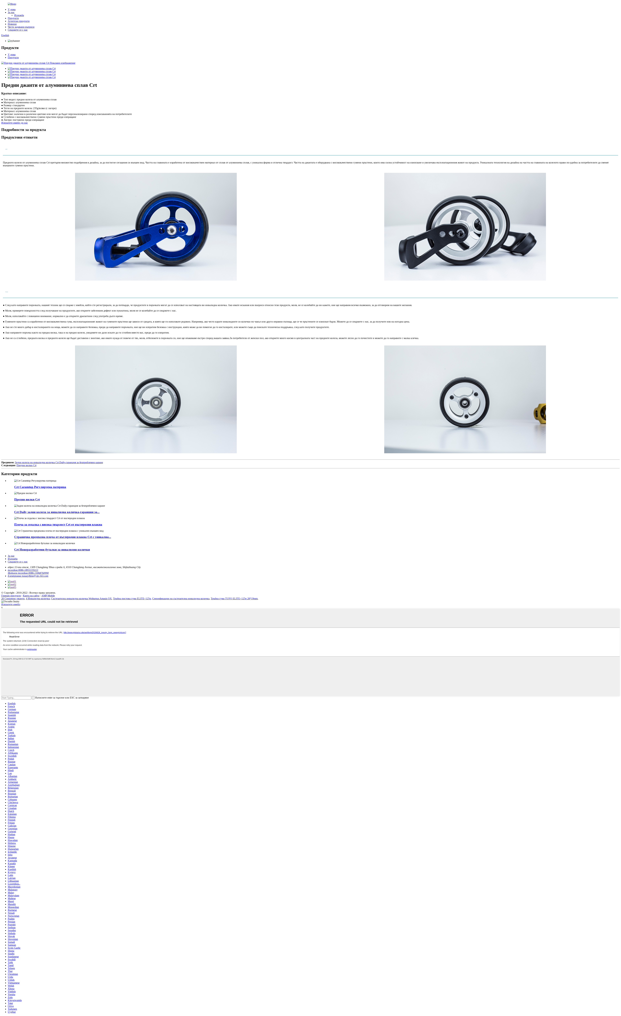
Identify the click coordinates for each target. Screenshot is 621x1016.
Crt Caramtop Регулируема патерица (40, 487)
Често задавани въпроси (21, 27)
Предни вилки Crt (26, 465)
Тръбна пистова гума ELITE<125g (132, 598)
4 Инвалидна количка (38, 598)
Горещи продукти (11, 595)
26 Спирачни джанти (13, 598)
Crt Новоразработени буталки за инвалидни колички (52, 549)
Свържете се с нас (18, 29)
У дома (12, 9)
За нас (11, 12)
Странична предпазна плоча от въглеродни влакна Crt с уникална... (62, 537)
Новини (12, 24)
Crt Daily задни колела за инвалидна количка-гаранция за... (57, 512)
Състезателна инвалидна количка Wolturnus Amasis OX (81, 598)
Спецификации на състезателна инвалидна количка (180, 598)
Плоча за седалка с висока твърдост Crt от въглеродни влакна (58, 524)
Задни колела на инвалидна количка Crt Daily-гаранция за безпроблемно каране (59, 462)
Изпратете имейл (10, 604)
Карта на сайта (31, 595)
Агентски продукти (19, 21)
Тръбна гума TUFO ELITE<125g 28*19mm (234, 598)
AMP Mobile (48, 595)
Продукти (13, 18)
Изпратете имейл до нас (14, 122)
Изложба (19, 15)
